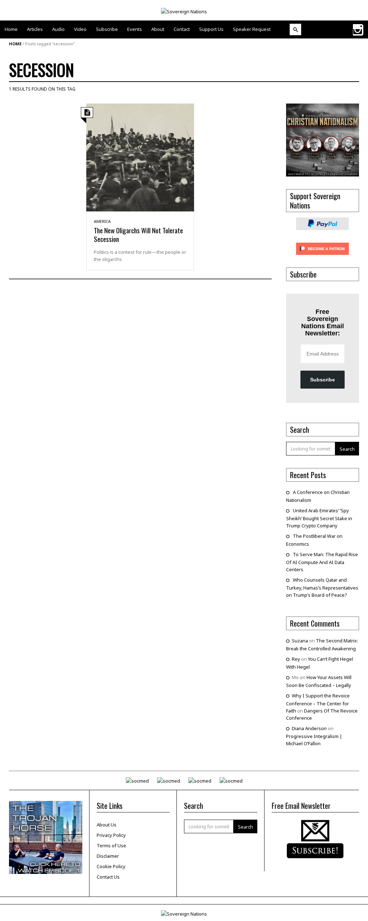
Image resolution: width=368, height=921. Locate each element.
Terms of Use (111, 845)
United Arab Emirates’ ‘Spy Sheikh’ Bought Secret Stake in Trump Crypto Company (319, 518)
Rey (296, 659)
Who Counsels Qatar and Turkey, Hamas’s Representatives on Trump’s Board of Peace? (322, 587)
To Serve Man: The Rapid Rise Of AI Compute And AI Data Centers (322, 562)
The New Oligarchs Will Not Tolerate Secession (138, 234)
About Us (106, 824)
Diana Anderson (309, 728)
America (102, 221)
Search (347, 449)
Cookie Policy (111, 866)
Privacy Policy (111, 835)
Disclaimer (108, 856)
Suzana (300, 640)
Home (15, 43)
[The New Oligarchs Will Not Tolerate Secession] (140, 157)
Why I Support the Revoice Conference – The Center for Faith (318, 703)
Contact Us (108, 877)
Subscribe (322, 379)
